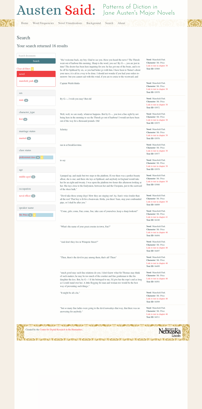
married (22, 138)
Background (94, 23)
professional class (27, 157)
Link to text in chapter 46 (157, 232)
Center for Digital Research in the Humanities (61, 329)
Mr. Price (23, 214)
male (21, 99)
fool (21, 118)
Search (109, 23)
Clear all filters (25, 68)
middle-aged (25, 176)
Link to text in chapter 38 (157, 65)
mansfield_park (26, 80)
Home (24, 23)
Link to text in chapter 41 (157, 217)
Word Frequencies (43, 23)
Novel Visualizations (70, 23)
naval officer (25, 195)
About (121, 23)
